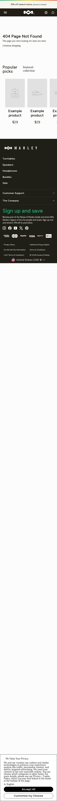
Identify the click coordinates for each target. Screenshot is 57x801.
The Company (11, 200)
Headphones (10, 170)
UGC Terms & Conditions (14, 255)
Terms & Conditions (37, 250)
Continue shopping (12, 45)
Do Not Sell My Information (15, 250)
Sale (5, 183)
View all (48, 69)
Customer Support (13, 193)
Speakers (8, 164)
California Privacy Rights (39, 245)
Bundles (7, 177)
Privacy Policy (9, 245)
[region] (28, 4)
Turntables (9, 158)
